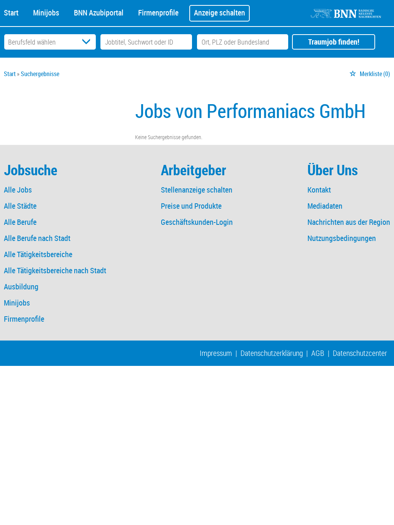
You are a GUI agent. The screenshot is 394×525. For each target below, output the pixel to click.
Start (11, 12)
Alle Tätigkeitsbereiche (38, 254)
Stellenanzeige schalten (196, 189)
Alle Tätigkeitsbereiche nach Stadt (55, 270)
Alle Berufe (20, 222)
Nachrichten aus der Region (348, 222)
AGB (317, 353)
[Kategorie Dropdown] (88, 42)
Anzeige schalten (219, 12)
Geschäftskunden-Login (197, 222)
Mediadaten (324, 206)
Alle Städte (20, 206)
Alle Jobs (18, 189)
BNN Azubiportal (99, 12)
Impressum (216, 353)
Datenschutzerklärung (271, 353)
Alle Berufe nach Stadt (37, 238)
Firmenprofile (158, 12)
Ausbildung (21, 286)
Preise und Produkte (191, 206)
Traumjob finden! (333, 42)
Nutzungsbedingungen (341, 238)
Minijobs (46, 12)
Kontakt (319, 189)
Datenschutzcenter (360, 353)
